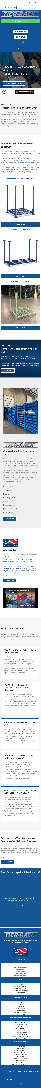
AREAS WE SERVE (20, 966)
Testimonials (20, 1010)
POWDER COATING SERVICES (20, 990)
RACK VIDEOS (20, 972)
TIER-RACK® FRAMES (20, 1038)
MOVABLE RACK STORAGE (21, 1032)
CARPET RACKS (20, 1046)
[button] (19, 49)
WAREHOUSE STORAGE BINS (20, 1034)
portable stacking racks (14, 459)
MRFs (20, 1084)
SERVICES (20, 984)
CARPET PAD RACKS (20, 1056)
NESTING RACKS (20, 1030)
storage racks (24, 731)
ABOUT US (20, 964)
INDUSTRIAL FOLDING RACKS (20, 1054)
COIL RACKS (20, 1050)
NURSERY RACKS (20, 1062)
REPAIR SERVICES (20, 992)
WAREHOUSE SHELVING (20, 1058)
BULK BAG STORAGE (20, 1060)
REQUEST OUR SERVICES (20, 988)
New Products (20, 1008)
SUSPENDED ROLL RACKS (20, 1052)
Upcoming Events (20, 1012)
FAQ (20, 1004)
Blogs (20, 1002)
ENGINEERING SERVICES (20, 994)
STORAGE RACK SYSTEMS (20, 1024)
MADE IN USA (20, 970)
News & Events (20, 1014)
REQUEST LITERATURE (20, 974)
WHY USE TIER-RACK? (20, 976)
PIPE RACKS (20, 1048)
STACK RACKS (20, 1026)
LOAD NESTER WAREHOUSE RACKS (20, 1036)
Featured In (20, 1006)
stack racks (23, 160)
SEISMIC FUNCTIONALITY (20, 986)
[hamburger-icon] (38, 26)
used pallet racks (30, 163)
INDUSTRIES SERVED (20, 968)
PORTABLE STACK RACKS (20, 1022)
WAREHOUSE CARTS (20, 1028)
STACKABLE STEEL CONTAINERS (20, 1064)
